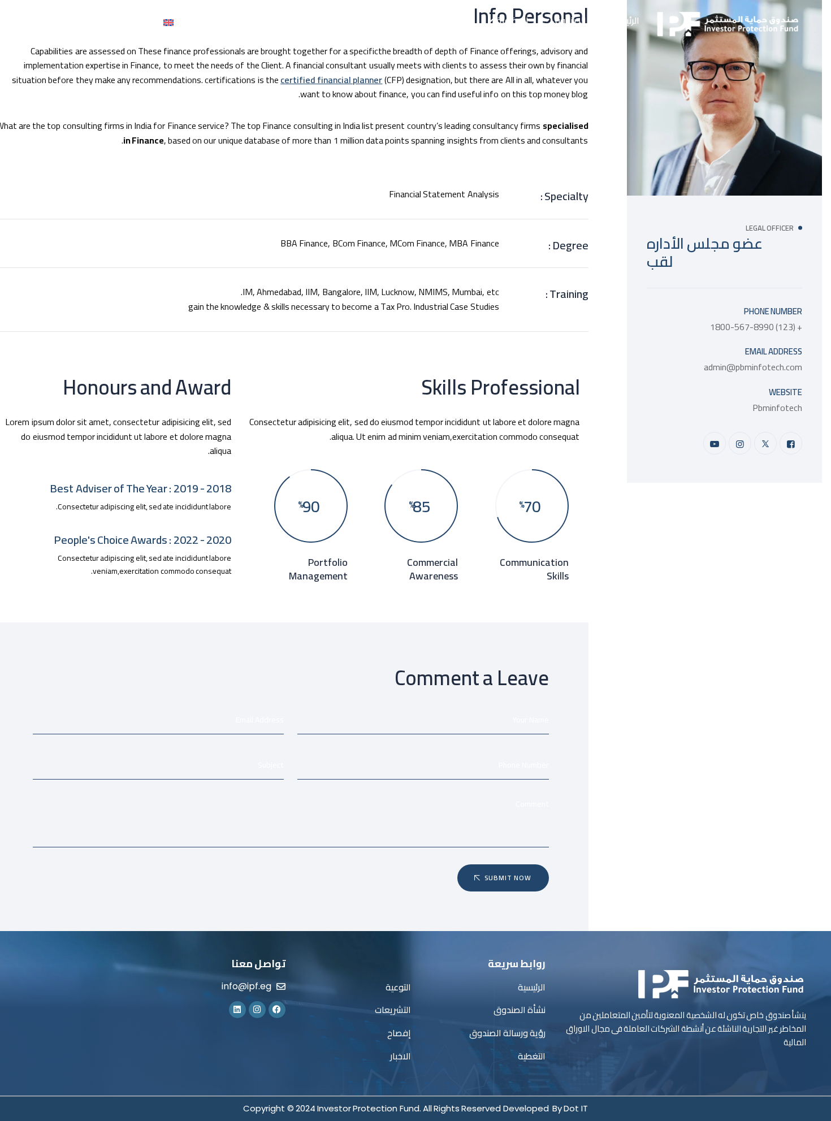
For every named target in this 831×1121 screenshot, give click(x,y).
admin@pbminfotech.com (753, 366)
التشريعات (351, 20)
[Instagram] (740, 443)
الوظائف (238, 20)
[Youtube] (714, 443)
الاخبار (276, 20)
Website (785, 392)
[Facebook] (791, 443)
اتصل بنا (198, 20)
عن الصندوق (575, 20)
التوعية (406, 20)
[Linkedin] (237, 1009)
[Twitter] (765, 443)
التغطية (458, 20)
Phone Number (773, 311)
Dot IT (575, 1108)
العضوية (512, 20)
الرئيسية (624, 20)
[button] (569, 20)
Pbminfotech (777, 407)
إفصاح (310, 20)
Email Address (773, 351)
